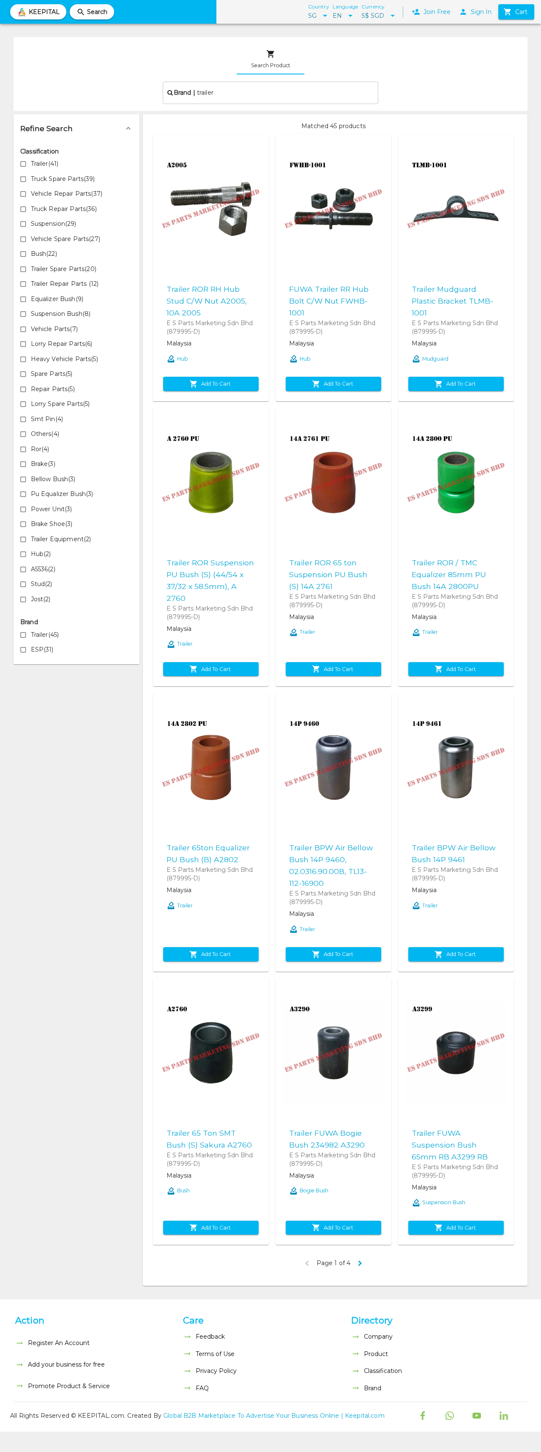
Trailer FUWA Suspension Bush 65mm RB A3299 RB (450, 1145)
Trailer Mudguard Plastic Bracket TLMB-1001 (452, 301)
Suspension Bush (443, 1202)
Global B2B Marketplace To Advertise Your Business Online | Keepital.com (274, 1415)
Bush (183, 1190)
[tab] (270, 59)
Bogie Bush (314, 1190)
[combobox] (270, 92)
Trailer (185, 644)
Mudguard (435, 359)
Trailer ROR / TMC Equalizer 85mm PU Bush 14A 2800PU (449, 574)
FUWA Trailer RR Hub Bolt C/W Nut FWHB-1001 (329, 301)
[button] (76, 128)
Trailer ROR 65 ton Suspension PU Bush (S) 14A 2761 (328, 574)
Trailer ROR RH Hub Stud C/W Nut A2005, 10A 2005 (207, 301)
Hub (182, 359)
